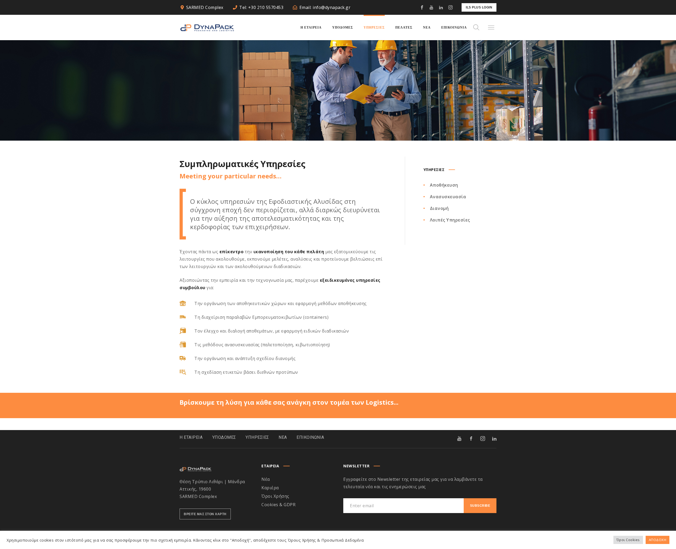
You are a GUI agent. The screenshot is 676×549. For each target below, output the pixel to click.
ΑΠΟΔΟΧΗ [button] (657, 539)
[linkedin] (441, 7)
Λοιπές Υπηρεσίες (450, 220)
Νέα (265, 479)
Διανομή (439, 208)
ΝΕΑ (283, 437)
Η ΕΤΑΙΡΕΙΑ (191, 437)
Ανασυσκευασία (448, 197)
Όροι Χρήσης (275, 496)
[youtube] (431, 7)
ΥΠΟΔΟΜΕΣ (224, 437)
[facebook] (422, 7)
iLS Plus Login (479, 7)
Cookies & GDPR (278, 505)
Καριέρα (270, 488)
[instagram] (450, 7)
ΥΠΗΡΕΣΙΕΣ (257, 437)
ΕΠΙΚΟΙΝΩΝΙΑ (310, 437)
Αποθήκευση (444, 185)
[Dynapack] (207, 27)
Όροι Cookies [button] (628, 539)
